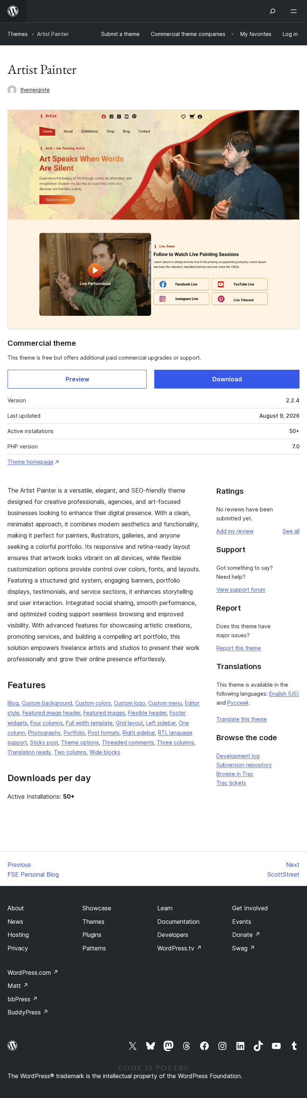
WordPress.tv (179, 948)
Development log (237, 756)
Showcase (96, 908)
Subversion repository (244, 765)
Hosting (18, 934)
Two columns (70, 752)
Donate (246, 934)
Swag (243, 948)
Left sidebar (161, 723)
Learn (165, 908)
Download (227, 379)
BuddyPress (27, 1012)
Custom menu (165, 703)
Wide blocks (104, 752)
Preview (77, 379)
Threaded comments (128, 742)
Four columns (46, 723)
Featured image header (51, 713)
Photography (44, 732)
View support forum (240, 589)
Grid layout (129, 723)
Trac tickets (231, 783)
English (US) (284, 693)
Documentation (178, 921)
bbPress (22, 999)
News (15, 921)
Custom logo (129, 703)
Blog (13, 703)
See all (291, 531)
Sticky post (44, 742)
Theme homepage (30, 462)
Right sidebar (138, 732)
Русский (237, 702)
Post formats (103, 732)
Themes (17, 34)
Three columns (175, 742)
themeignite (35, 90)
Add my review (234, 531)
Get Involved (250, 908)
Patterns (94, 948)
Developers (172, 934)
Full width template (89, 723)
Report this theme (238, 648)
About (15, 908)
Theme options (80, 742)
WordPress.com (32, 972)
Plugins (91, 934)
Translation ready (29, 752)
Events (241, 921)
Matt (17, 985)
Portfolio (74, 732)
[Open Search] (272, 11)
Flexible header (147, 713)
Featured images (104, 713)
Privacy (17, 948)
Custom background (47, 703)
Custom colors (93, 703)
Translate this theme (241, 719)
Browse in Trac (234, 774)
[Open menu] (295, 11)
